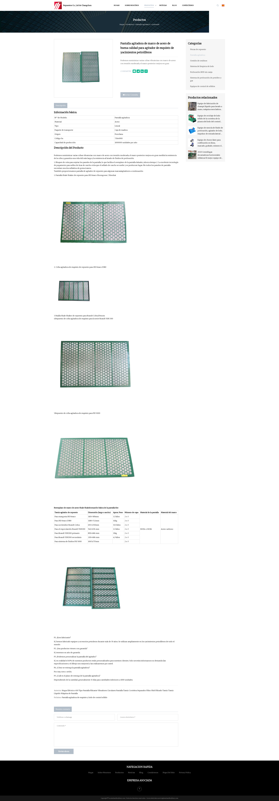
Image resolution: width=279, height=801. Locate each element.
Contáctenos (188, 5)
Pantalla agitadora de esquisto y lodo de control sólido (84, 697)
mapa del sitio (169, 772)
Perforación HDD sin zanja (201, 72)
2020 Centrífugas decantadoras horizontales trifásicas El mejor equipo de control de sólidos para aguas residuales (210, 155)
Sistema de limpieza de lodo (202, 66)
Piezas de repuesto (198, 49)
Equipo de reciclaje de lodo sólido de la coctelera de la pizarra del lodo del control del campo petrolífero (209, 119)
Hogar (116, 5)
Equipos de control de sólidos (202, 86)
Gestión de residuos (198, 61)
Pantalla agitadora (143, 24)
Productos (149, 5)
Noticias (163, 5)
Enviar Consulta (131, 95)
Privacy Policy (185, 772)
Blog (174, 5)
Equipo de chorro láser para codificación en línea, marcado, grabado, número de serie (210, 143)
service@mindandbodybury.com (168, 798)
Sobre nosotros (132, 5)
